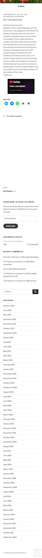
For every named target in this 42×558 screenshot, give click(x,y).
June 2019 (7, 456)
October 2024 (8, 306)
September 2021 (10, 333)
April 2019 (7, 465)
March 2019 (8, 469)
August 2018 (8, 492)
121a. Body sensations (17, 269)
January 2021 (8, 369)
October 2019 (8, 437)
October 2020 (8, 383)
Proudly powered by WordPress (14, 553)
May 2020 (7, 406)
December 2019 (9, 428)
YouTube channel (14, 116)
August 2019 (8, 446)
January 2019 (8, 474)
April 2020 (7, 410)
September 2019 (10, 442)
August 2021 (8, 338)
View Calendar (32, 244)
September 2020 (10, 388)
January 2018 (8, 519)
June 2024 (7, 310)
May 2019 (7, 460)
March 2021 (8, 360)
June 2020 (7, 401)
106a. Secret (31, 281)
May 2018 (7, 505)
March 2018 (8, 510)
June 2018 (7, 501)
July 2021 (7, 342)
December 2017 (9, 524)
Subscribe (10, 226)
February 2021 (9, 365)
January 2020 (8, 424)
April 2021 (7, 356)
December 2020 (9, 374)
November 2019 (9, 433)
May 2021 (7, 351)
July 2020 (7, 397)
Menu (22, 6)
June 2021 (7, 347)
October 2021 (8, 328)
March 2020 (8, 415)
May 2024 (7, 315)
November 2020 (9, 378)
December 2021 (9, 319)
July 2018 (7, 496)
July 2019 (7, 451)
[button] (5, 244)
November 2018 (9, 478)
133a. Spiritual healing (29, 257)
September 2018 (10, 487)
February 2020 (9, 419)
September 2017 (10, 537)
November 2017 (9, 528)
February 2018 (9, 515)
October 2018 (8, 483)
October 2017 (8, 533)
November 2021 (9, 324)
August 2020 (8, 392)
